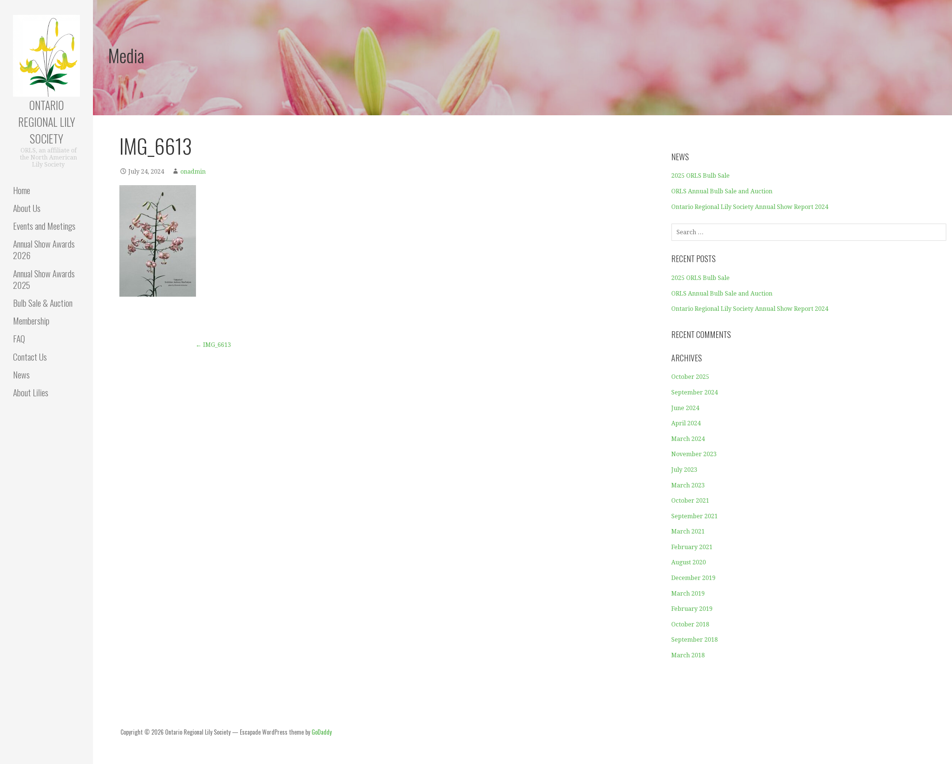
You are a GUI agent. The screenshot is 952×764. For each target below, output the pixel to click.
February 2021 (692, 547)
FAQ (19, 338)
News (21, 374)
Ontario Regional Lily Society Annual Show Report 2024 (749, 206)
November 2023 (694, 454)
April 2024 (686, 423)
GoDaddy (322, 732)
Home (21, 190)
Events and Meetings (44, 225)
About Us (27, 208)
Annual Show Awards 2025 (44, 279)
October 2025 (690, 376)
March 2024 (688, 438)
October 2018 (690, 624)
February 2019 (692, 608)
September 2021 (694, 516)
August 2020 (688, 562)
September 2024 (694, 392)
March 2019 (688, 593)
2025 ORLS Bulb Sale (700, 175)
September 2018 (694, 639)
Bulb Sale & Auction (43, 302)
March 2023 (688, 485)
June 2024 (685, 408)
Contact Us (30, 356)
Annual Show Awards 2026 (44, 249)
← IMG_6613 (213, 344)
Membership (31, 320)
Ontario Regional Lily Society (46, 122)
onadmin (193, 171)
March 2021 (688, 531)
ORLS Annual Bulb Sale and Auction (721, 191)
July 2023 (684, 469)
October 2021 (690, 500)
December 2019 (693, 577)
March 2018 (688, 655)
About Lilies (30, 392)
